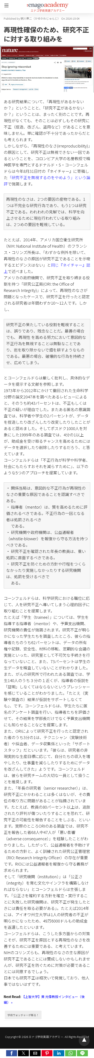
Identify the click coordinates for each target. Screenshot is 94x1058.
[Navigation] (5, 5)
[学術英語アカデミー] (47, 5)
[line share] (82, 1054)
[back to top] (84, 1040)
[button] (11, 1053)
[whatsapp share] (71, 1054)
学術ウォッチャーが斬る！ (23, 1015)
